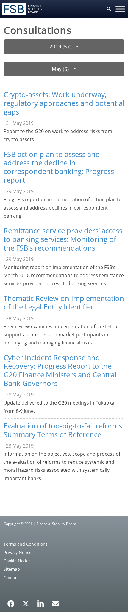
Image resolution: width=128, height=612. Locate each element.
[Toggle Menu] (120, 9)
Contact (11, 577)
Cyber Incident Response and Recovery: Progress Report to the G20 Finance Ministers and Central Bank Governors (60, 370)
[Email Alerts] (55, 603)
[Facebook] (11, 602)
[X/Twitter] (25, 603)
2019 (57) (60, 46)
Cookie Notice (17, 561)
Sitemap (12, 569)
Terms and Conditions (26, 544)
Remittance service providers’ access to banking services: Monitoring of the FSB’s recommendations (63, 239)
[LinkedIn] (40, 602)
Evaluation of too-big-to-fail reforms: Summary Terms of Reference (64, 430)
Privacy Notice (18, 552)
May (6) (60, 68)
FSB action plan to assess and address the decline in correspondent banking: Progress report (59, 167)
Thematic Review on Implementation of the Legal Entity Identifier (64, 302)
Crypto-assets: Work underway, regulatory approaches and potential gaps (64, 103)
